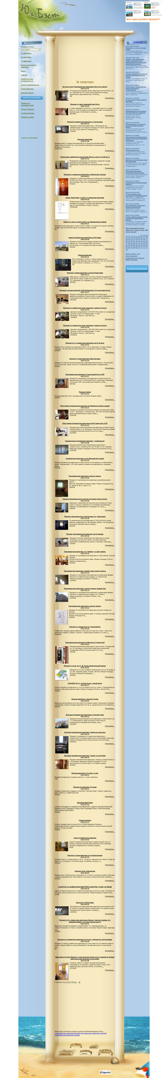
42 (137, 241)
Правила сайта (27, 117)
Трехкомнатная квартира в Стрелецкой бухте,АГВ (84, 374)
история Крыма (27, 113)
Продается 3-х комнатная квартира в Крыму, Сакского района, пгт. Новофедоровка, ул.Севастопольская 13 (85, 921)
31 (132, 239)
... (99, 94)
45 (144, 241)
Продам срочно (85, 392)
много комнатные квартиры (28, 66)
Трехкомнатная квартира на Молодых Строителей (84, 643)
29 (127, 239)
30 (129, 239)
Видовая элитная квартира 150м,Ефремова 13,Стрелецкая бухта (84, 290)
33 (137, 239)
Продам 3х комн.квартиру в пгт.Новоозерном (84, 855)
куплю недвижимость (30, 85)
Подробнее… (110, 98)
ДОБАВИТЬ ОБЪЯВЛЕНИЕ (32, 98)
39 (129, 241)
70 (139, 248)
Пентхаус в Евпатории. (85, 903)
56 (127, 245)
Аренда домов (27, 93)
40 (132, 241)
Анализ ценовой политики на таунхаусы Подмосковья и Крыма (136, 75)
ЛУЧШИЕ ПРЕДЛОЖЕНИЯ (137, 269)
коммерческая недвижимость (27, 80)
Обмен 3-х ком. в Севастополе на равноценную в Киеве (84, 222)
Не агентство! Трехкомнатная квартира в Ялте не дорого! (84, 87)
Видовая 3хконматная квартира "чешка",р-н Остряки (85, 756)
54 (144, 243)
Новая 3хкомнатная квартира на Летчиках (85, 238)
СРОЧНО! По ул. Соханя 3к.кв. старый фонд (85, 683)
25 (139, 237)
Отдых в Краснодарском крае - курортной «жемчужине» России (137, 218)
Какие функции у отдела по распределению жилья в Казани (136, 125)
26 (142, 237)
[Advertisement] (77, 59)
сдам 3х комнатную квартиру (85, 838)
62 (142, 245)
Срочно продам (85, 820)
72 (144, 248)
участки (24, 75)
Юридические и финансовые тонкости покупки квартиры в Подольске (136, 138)
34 (139, 239)
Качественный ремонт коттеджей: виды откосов (135, 172)
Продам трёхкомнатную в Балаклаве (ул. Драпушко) (85, 517)
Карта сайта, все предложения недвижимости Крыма (135, 256)
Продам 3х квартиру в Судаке (85, 787)
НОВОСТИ (137, 42)
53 (142, 243)
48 (129, 243)
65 (127, 248)
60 (137, 245)
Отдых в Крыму (27, 109)
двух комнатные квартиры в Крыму (93, 1033)
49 (132, 243)
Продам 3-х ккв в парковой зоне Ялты (85, 104)
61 (139, 245)
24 (137, 237)
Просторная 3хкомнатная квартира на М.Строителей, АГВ (84, 423)
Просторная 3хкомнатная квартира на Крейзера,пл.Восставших (85, 406)
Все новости (144, 235)
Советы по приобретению (27, 104)
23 (134, 237)
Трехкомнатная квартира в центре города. (85, 476)
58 (132, 245)
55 (147, 243)
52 (139, 243)
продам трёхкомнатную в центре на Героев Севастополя (85, 499)
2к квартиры (26, 57)
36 (144, 239)
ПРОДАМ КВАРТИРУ (85, 803)
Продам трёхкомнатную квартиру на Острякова (84, 534)
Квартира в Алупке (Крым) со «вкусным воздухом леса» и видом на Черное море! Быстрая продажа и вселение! (84, 958)
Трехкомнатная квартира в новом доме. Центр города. (85, 571)
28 (147, 237)
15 (79, 982)
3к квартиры (26, 61)
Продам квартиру (85, 255)
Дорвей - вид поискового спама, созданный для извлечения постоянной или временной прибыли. (136, 62)
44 (142, 241)
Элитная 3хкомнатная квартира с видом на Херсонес (85, 732)
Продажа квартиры (84, 139)
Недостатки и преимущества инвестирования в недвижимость (136, 88)
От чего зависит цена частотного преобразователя (136, 194)
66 (129, 248)
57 (129, 245)
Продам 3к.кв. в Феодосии (85, 871)
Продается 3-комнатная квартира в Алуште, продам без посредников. (85, 939)
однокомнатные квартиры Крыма (67, 1033)
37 (147, 239)
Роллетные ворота (132, 150)
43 (139, 241)
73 (147, 248)
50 (134, 243)
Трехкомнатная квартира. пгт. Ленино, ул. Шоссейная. (85, 552)
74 (127, 250)
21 (129, 237)
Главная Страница (33, 42)
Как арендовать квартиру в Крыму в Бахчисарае (135, 206)
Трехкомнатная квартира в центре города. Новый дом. (85, 589)
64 (147, 245)
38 (127, 241)
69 (137, 248)
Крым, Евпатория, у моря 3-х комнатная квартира (85, 198)
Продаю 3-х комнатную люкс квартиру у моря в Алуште (85, 308)
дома (23, 71)
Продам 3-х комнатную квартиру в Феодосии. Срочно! (85, 174)
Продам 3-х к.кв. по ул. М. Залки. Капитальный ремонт (85, 666)
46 (147, 241)
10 (76, 982)
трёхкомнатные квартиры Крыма (67, 1035)
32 (134, 239)
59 (134, 245)
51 (137, 243)
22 (132, 237)
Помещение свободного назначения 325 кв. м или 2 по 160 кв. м (85, 157)
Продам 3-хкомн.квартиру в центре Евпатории (85, 273)
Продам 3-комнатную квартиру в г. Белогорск (85, 122)
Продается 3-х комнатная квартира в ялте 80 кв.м (84, 343)
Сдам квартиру (27, 89)
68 (134, 248)
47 (127, 243)
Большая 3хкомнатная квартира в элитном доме (85, 715)
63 (144, 245)
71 (142, 248)
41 (134, 241)
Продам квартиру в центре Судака (84, 699)
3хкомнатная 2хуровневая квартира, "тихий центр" (85, 441)
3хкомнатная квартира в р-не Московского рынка (85, 459)
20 (127, 237)
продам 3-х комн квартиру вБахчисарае (84, 359)
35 (142, 239)
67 (132, 248)
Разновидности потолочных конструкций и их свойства (136, 112)
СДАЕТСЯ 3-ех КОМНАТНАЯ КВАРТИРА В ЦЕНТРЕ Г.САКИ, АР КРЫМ (85, 887)
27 (144, 237)
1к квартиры (26, 53)
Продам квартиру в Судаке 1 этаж (85, 773)
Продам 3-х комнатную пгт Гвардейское (85, 627)
